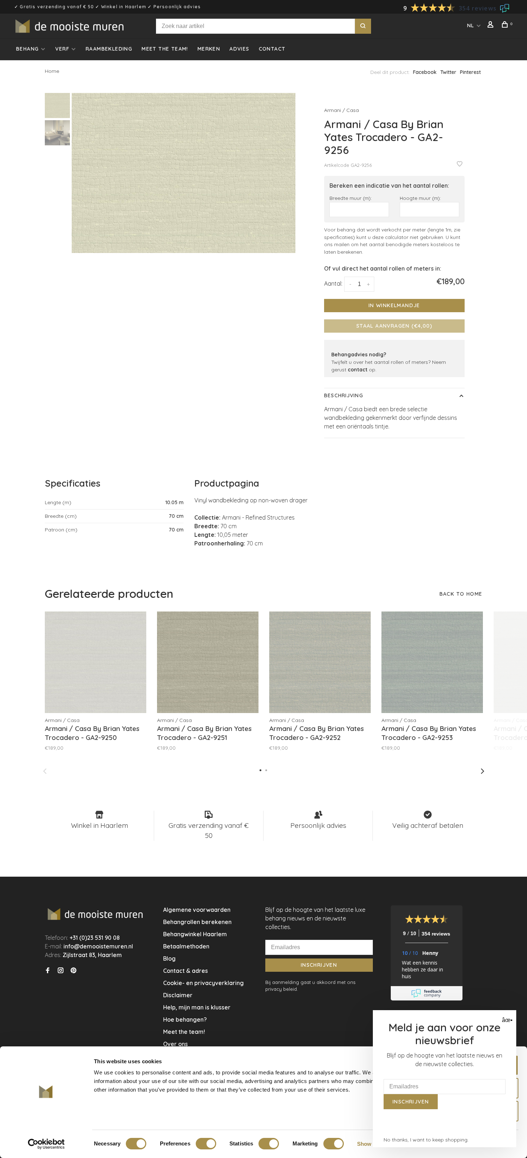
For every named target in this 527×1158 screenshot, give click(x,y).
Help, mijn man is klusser (197, 1007)
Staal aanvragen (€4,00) (394, 326)
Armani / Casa (341, 110)
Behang (27, 49)
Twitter (448, 72)
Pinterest (470, 72)
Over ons (175, 1043)
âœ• (506, 1020)
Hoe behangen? (185, 1019)
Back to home (461, 594)
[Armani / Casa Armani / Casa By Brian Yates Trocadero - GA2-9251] (207, 662)
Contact (272, 49)
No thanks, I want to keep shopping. (426, 1139)
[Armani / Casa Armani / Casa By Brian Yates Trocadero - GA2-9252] (320, 662)
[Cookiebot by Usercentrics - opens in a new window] (46, 1144)
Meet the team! (165, 49)
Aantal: (333, 283)
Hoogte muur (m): (420, 198)
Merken (209, 49)
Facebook (425, 72)
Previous (44, 771)
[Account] (491, 25)
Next (482, 771)
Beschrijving (343, 395)
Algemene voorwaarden (197, 909)
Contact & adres (185, 970)
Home (52, 71)
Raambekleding (109, 49)
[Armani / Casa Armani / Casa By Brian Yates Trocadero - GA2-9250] (95, 662)
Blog (169, 958)
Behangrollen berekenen (197, 921)
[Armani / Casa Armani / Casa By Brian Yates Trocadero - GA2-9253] (432, 662)
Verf (62, 49)
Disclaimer (178, 995)
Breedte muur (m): (350, 198)
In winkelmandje (394, 305)
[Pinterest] (73, 970)
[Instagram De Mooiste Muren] (60, 970)
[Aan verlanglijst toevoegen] (459, 164)
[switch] (206, 1143)
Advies (239, 49)
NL (470, 25)
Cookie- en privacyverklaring (203, 982)
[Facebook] (48, 970)
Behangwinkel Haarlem (195, 934)
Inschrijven (319, 965)
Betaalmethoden (186, 946)
